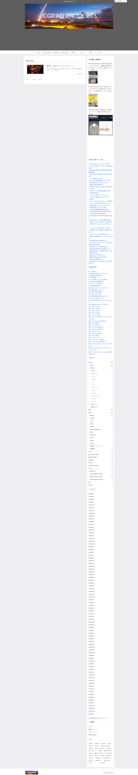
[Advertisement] (69, 40)
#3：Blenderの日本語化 (95, 275)
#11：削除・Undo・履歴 (95, 292)
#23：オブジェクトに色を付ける (97, 320)
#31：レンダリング (94, 337)
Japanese (119, 1)
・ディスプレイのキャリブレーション (98, 194)
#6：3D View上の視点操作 (95, 281)
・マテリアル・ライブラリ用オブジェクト (99, 234)
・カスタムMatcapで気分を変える (97, 213)
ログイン (91, 726)
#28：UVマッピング (94, 331)
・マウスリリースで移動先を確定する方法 (99, 190)
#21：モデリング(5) (94, 314)
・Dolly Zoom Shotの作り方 (96, 259)
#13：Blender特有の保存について (97, 296)
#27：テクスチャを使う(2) (95, 329)
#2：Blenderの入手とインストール (98, 273)
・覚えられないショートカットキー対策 (99, 163)
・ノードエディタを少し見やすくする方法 (99, 228)
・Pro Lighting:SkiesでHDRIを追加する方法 (100, 211)
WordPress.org (92, 734)
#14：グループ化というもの (96, 298)
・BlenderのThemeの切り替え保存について (100, 248)
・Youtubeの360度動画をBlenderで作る (99, 209)
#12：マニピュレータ (94, 294)
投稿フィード (92, 729)
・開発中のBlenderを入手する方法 (97, 257)
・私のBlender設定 (93, 192)
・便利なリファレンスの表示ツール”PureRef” (100, 221)
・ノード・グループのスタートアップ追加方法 (101, 201)
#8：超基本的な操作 (94, 285)
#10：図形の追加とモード (95, 289)
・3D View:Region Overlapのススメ (98, 240)
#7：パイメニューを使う (95, 283)
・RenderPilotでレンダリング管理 (97, 207)
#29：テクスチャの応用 (95, 333)
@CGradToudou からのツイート (97, 718)
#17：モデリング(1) (94, 306)
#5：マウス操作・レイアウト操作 (97, 279)
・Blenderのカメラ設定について (97, 254)
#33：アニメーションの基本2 (96, 341)
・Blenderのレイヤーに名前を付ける (98, 246)
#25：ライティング (94, 325)
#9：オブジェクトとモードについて (98, 287)
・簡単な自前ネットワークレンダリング (99, 205)
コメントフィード (93, 732)
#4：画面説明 (92, 277)
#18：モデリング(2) (94, 308)
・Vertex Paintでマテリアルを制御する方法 (100, 219)
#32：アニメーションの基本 (96, 339)
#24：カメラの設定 (94, 323)
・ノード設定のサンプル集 (95, 178)
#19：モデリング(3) (94, 310)
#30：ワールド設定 (94, 335)
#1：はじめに (92, 271)
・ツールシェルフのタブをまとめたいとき (99, 203)
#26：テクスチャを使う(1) (95, 327)
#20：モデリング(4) (94, 312)
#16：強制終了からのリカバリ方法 (98, 304)
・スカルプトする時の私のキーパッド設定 (99, 180)
